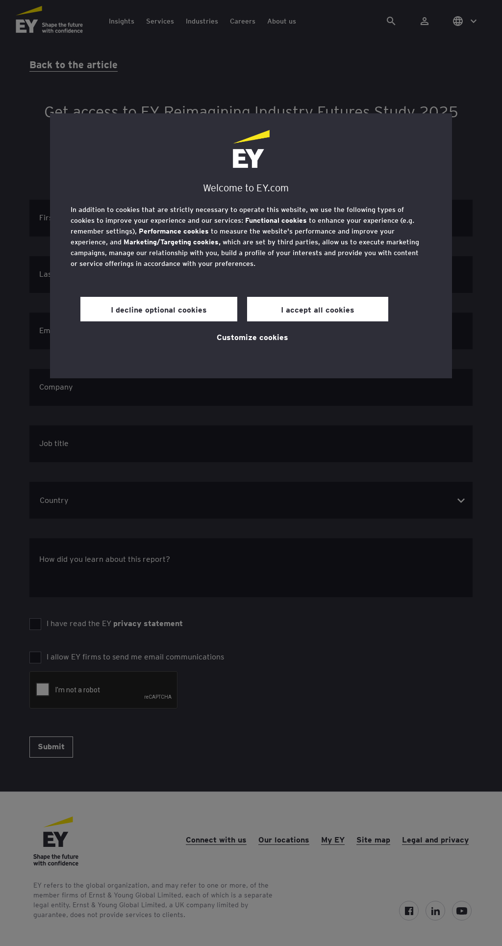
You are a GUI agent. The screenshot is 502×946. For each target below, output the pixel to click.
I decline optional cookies (159, 309)
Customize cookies (252, 336)
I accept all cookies (317, 309)
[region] (251, 245)
